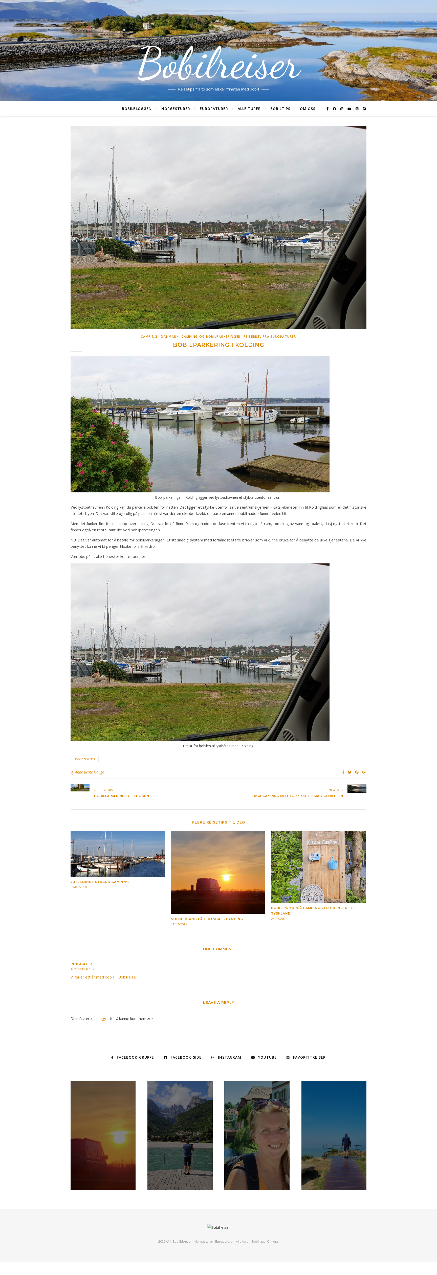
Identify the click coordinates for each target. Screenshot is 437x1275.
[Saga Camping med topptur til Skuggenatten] (356, 788)
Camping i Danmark (160, 336)
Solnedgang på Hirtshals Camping (207, 919)
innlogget (101, 1018)
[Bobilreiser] (218, 1227)
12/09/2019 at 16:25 (83, 969)
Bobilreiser (218, 63)
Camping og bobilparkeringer (211, 336)
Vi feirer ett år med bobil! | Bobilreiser (104, 977)
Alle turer (249, 108)
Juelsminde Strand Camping (100, 882)
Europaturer (214, 108)
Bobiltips (280, 108)
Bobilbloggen (137, 108)
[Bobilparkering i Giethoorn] (80, 787)
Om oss (307, 108)
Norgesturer (175, 108)
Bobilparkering (84, 759)
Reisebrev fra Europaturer (270, 336)
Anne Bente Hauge (89, 772)
